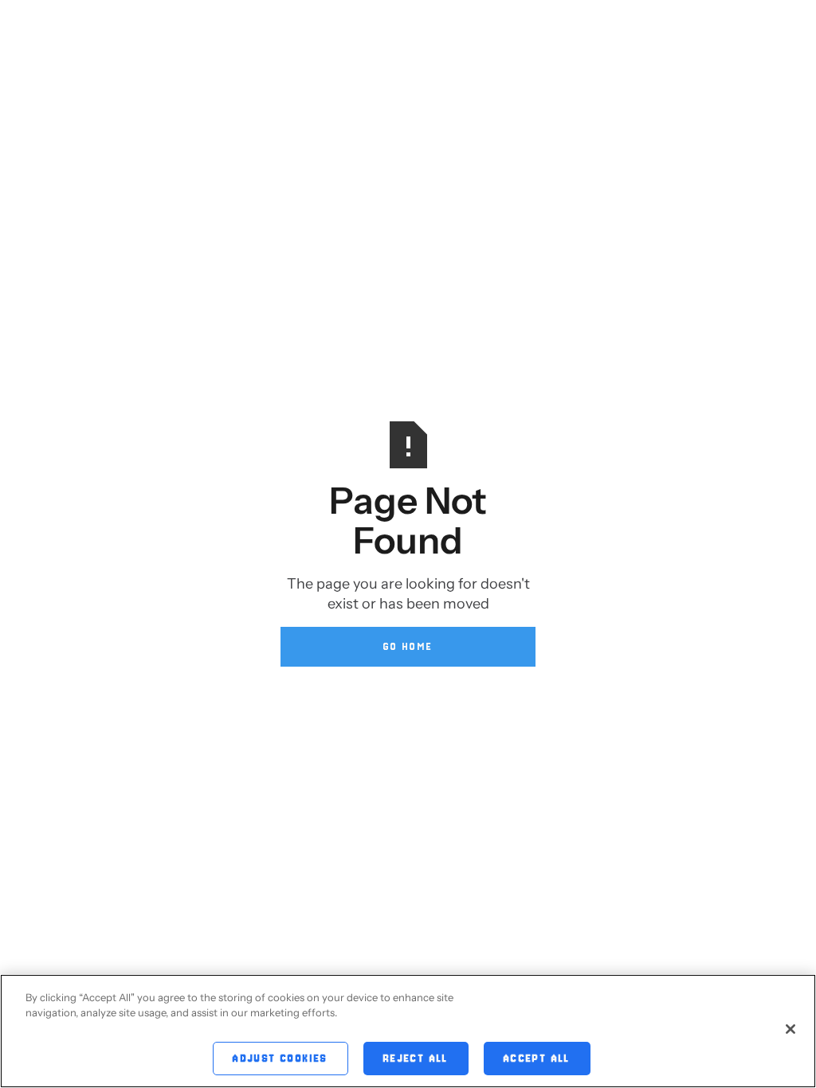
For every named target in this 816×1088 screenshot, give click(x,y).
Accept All (537, 1058)
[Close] (790, 1029)
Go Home (408, 646)
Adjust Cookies (280, 1058)
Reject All (416, 1058)
